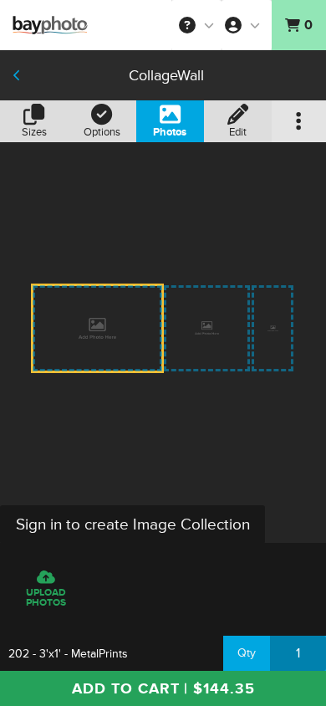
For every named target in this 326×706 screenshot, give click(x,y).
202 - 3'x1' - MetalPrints (68, 654)
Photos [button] (169, 132)
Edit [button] (238, 132)
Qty (246, 653)
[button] (196, 25)
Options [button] (102, 132)
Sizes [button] (34, 132)
